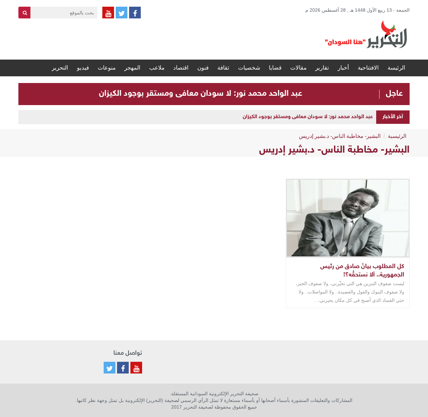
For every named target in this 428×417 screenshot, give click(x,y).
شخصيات (249, 68)
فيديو (83, 68)
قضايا (275, 68)
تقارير (322, 68)
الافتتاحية (368, 68)
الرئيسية (397, 136)
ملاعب (157, 68)
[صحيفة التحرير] (366, 34)
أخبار (343, 68)
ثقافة (223, 68)
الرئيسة (396, 68)
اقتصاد (181, 68)
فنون (203, 68)
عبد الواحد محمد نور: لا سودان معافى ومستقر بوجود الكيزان (200, 94)
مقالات (298, 68)
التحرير (60, 68)
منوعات (107, 68)
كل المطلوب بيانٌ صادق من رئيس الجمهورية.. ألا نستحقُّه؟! (362, 271)
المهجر (132, 68)
